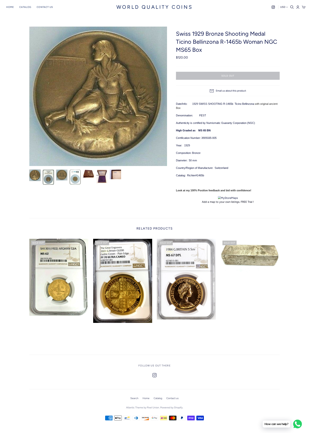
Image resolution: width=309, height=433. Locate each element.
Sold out (227, 75)
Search (134, 398)
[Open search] (292, 7)
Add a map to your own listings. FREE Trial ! (228, 201)
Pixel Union (153, 407)
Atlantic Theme (134, 407)
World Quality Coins (154, 7)
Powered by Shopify (171, 407)
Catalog (25, 7)
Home (10, 7)
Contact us (45, 7)
